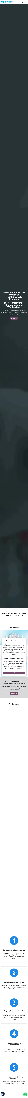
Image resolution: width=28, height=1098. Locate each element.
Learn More (14, 673)
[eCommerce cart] (22, 2)
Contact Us (14, 318)
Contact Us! (14, 693)
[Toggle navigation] (25, 2)
